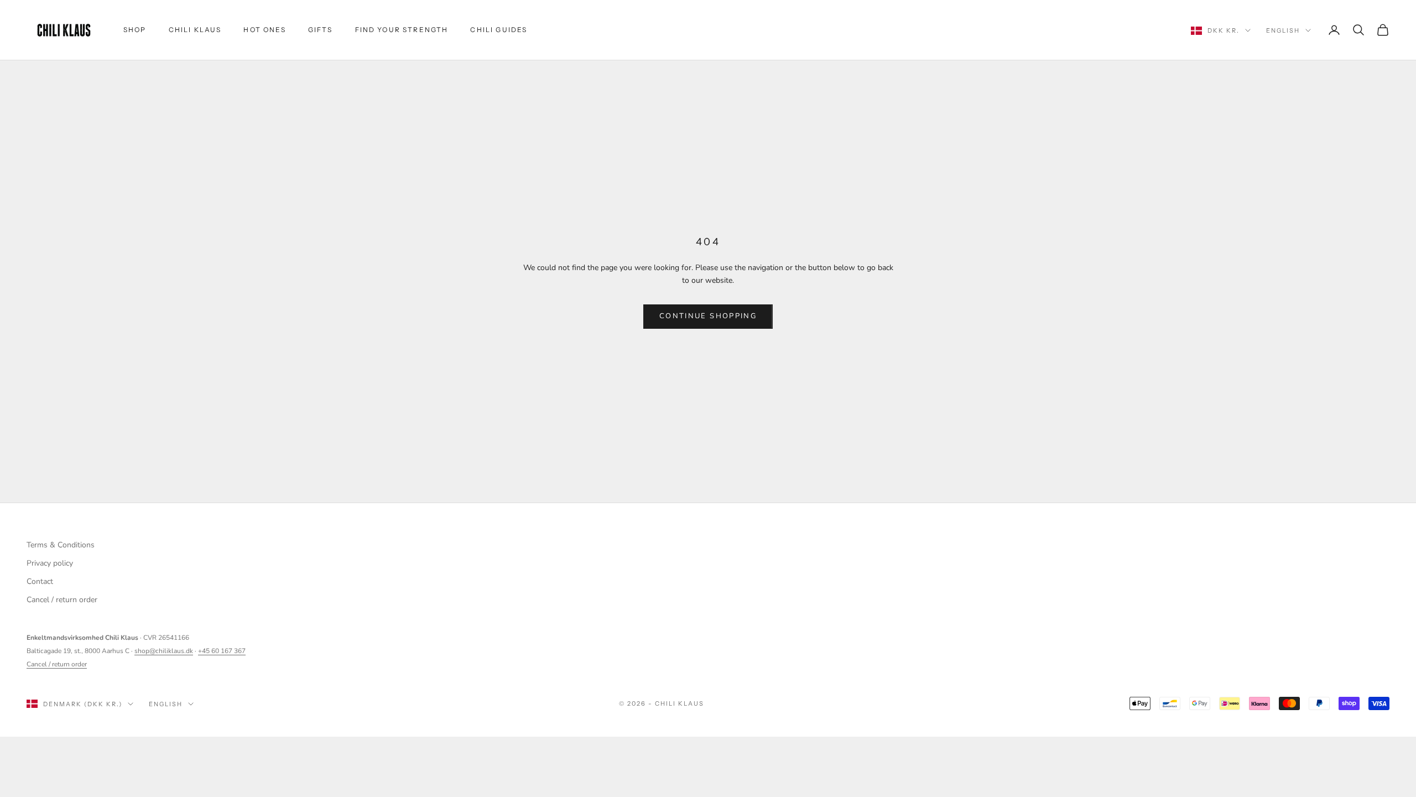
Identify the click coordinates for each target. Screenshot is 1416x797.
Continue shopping (708, 316)
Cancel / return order (62, 599)
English (1283, 30)
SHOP (135, 29)
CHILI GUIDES (498, 29)
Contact (40, 581)
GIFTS (320, 29)
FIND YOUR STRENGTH (402, 29)
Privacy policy (50, 563)
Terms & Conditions (61, 545)
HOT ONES (264, 29)
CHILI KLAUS (195, 29)
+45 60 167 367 (222, 650)
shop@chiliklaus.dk (163, 650)
